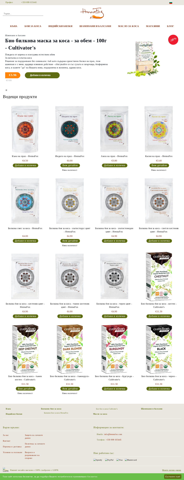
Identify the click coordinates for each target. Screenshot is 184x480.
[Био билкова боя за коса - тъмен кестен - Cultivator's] (25, 349)
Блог (170, 26)
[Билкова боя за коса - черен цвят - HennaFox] (114, 276)
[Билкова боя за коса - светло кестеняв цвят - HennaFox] (158, 201)
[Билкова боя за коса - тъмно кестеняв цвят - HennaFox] (69, 276)
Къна (13, 26)
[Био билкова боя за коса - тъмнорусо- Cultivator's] (69, 349)
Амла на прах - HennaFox (114, 156)
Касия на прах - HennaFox (158, 156)
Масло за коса (128, 26)
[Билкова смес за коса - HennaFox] (25, 201)
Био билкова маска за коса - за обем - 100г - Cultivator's (56, 44)
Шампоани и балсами (95, 26)
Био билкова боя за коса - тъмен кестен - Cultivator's (25, 378)
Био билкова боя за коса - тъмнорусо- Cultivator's (69, 378)
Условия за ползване (12, 452)
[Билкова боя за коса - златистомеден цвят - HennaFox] (114, 201)
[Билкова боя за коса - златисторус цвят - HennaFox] (69, 201)
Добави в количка (40, 75)
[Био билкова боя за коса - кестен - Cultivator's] (158, 276)
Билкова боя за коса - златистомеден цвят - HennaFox (114, 230)
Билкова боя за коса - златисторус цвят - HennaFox (69, 230)
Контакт (6, 441)
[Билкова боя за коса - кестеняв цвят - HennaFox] (25, 276)
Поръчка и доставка (12, 447)
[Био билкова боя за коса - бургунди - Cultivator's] (114, 349)
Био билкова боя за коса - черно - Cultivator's (158, 378)
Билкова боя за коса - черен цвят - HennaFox (114, 305)
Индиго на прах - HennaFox (69, 156)
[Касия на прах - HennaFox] (158, 129)
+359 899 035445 (29, 2)
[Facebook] (179, 2)
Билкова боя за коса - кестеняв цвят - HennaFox (25, 305)
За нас (6, 435)
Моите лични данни (171, 470)
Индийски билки (60, 26)
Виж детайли (70, 165)
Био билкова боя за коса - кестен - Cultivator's (159, 305)
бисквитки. (92, 476)
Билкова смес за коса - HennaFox (25, 228)
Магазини (153, 26)
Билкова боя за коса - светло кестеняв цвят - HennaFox (159, 230)
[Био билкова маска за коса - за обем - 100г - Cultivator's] (144, 59)
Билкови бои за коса (51, 409)
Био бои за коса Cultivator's (107, 409)
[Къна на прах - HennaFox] (25, 129)
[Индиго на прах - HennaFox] (69, 129)
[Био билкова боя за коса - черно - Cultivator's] (158, 349)
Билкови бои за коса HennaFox (56, 413)
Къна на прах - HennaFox (25, 156)
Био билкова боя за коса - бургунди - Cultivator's (114, 378)
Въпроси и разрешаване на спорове (32, 455)
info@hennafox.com (113, 434)
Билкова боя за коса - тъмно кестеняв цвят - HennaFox (69, 305)
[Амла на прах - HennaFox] (114, 129)
